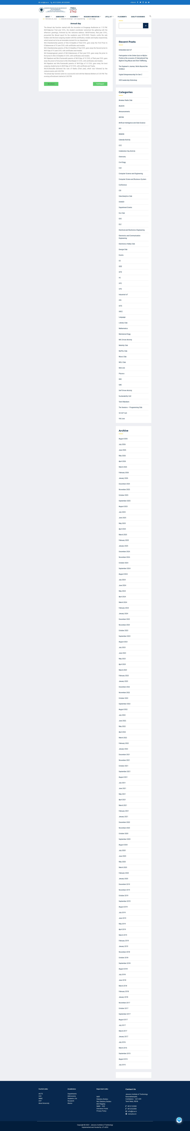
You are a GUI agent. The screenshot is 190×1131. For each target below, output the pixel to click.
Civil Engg (92, 19)
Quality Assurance (138, 17)
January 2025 (123, 546)
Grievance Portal (102, 1109)
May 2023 (122, 659)
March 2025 (123, 535)
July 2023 (122, 647)
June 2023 (122, 653)
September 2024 (124, 568)
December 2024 (124, 551)
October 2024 (123, 563)
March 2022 (123, 738)
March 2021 (123, 805)
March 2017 (123, 1031)
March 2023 (123, 670)
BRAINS (121, 134)
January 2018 (123, 997)
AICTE (41, 1094)
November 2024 (124, 557)
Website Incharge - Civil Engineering (73, 19)
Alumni (133, 2)
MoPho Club (123, 351)
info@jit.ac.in (45, 2)
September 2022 (124, 704)
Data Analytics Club (125, 196)
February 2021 (124, 811)
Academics (74, 17)
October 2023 (123, 630)
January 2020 (123, 879)
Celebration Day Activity (127, 151)
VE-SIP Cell (123, 413)
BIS (120, 128)
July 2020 (122, 850)
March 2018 (123, 986)
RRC (120, 379)
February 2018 (124, 991)
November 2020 (124, 828)
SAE (120, 385)
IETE (120, 272)
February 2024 (124, 608)
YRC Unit (122, 419)
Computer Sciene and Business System (132, 179)
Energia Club (123, 249)
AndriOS (121, 106)
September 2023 (124, 636)
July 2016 (122, 1042)
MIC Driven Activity (125, 340)
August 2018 (123, 969)
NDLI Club (122, 362)
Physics (121, 373)
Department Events (125, 207)
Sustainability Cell (125, 396)
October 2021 (123, 766)
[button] (51, 84)
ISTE (120, 306)
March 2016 (123, 1048)
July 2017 (122, 1025)
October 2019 (123, 896)
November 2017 (124, 1003)
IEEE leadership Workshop (128, 80)
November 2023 (124, 625)
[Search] (145, 25)
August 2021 (123, 777)
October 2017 (123, 1008)
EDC (120, 219)
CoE (120, 168)
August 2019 (123, 907)
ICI (120, 261)
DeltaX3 (121, 202)
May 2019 (122, 924)
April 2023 (122, 664)
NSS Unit (122, 368)
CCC (120, 145)
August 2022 (123, 709)
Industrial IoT (123, 295)
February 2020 (124, 873)
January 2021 (123, 817)
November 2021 (124, 760)
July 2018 (122, 974)
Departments (72, 1094)
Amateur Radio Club (125, 100)
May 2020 (122, 862)
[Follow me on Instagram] (143, 2)
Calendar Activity (124, 140)
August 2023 (123, 642)
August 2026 (123, 439)
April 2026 (122, 461)
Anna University (44, 1103)
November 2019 (124, 890)
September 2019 (124, 901)
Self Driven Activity (125, 390)
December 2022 (124, 687)
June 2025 (122, 518)
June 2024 (122, 585)
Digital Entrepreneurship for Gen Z (130, 74)
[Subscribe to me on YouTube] (146, 2)
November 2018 (124, 952)
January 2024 (123, 614)
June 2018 (122, 980)
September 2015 (124, 1053)
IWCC (121, 311)
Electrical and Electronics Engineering (132, 230)
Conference (123, 185)
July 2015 (122, 1065)
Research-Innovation (91, 17)
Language (122, 317)
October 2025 (123, 495)
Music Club (122, 357)
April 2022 (122, 732)
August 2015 (123, 1059)
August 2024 (123, 574)
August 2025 (123, 506)
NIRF (98, 1097)
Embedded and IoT (125, 50)
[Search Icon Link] (148, 16)
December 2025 (124, 484)
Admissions (60, 17)
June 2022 (122, 721)
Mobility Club (123, 345)
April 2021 (122, 800)
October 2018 (123, 958)
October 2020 (123, 833)
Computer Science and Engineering (131, 174)
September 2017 (124, 1014)
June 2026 (122, 450)
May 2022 (122, 726)
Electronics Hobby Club (127, 244)
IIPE (120, 289)
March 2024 (123, 602)
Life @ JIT (108, 17)
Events (121, 255)
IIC (120, 278)
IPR (120, 300)
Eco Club (122, 213)
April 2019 (122, 929)
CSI (120, 190)
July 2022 (122, 715)
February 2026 (124, 473)
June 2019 (122, 918)
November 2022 (124, 692)
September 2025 (124, 501)
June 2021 (122, 788)
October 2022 (123, 698)
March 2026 (123, 467)
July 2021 (122, 783)
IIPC (120, 283)
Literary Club (123, 323)
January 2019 (123, 946)
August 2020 (123, 845)
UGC (40, 1096)
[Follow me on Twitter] (140, 2)
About (47, 17)
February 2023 (124, 676)
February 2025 (124, 540)
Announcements (124, 111)
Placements (122, 17)
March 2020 (123, 867)
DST (40, 1101)
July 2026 (122, 444)
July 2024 (122, 580)
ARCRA (121, 117)
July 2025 (122, 512)
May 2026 (122, 456)
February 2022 (124, 743)
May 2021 (122, 794)
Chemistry (122, 157)
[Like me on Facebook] (137, 2)
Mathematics (123, 328)
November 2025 (124, 489)
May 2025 (122, 523)
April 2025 (122, 529)
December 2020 (124, 822)
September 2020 (124, 839)
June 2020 (122, 856)
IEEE (120, 266)
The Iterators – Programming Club (130, 407)
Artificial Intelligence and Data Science (132, 123)
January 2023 (123, 681)
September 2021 (124, 771)
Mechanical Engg (124, 334)
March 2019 (123, 935)
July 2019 (122, 912)
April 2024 (122, 597)
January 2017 (123, 1037)
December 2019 (124, 884)
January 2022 (123, 749)
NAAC (41, 1098)
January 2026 (123, 478)
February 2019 (124, 941)
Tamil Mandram (124, 402)
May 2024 (122, 591)
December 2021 (124, 755)
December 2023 (124, 619)
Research (71, 1101)
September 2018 (124, 963)
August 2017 (123, 1020)
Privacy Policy (101, 1111)
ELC (120, 224)
